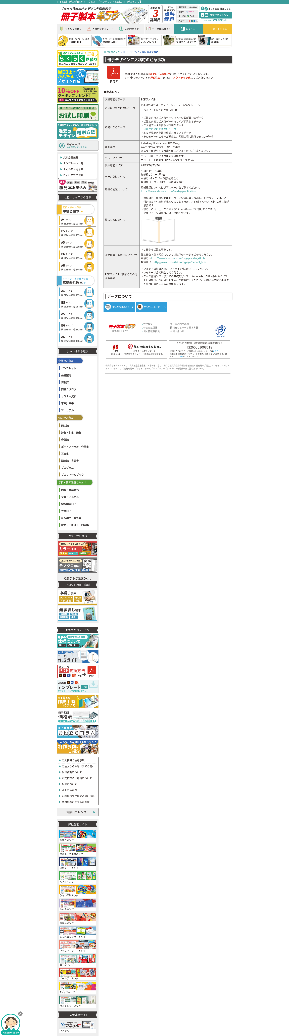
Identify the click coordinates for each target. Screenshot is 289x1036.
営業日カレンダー (77, 812)
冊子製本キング (112, 52)
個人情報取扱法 (151, 331)
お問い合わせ (177, 331)
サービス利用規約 (179, 323)
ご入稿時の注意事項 (73, 760)
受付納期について (72, 772)
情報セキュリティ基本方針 (184, 327)
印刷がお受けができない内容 (78, 796)
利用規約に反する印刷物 (75, 802)
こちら (216, 351)
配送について (69, 784)
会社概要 (148, 323)
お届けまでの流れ (73, 175)
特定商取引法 (150, 327)
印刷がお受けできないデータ (159, 129)
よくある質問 (69, 790)
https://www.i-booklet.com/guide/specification (168, 191)
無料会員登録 (70, 157)
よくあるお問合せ (73, 169)
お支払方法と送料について (77, 778)
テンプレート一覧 (73, 163)
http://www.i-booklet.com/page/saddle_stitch (178, 258)
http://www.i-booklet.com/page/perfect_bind (180, 262)
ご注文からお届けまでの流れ (78, 766)
